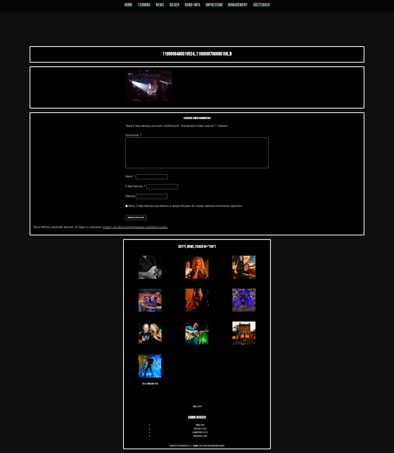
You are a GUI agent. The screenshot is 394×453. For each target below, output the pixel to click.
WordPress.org (200, 436)
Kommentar (134, 135)
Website (130, 196)
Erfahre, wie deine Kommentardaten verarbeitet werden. (135, 227)
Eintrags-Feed (200, 428)
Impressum (214, 5)
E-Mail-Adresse (135, 186)
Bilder (174, 5)
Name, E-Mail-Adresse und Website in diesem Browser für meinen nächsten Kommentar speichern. (185, 206)
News (160, 5)
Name (130, 176)
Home (128, 5)
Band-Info (192, 5)
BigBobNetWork (217, 445)
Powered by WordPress (179, 445)
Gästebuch (261, 5)
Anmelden (197, 406)
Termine (144, 5)
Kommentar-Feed (200, 432)
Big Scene (203, 445)
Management (238, 5)
